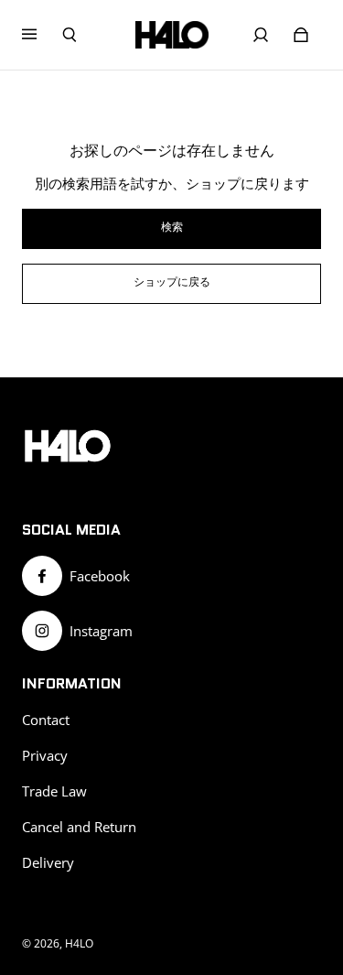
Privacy (45, 755)
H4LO (79, 943)
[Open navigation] (42, 35)
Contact (46, 720)
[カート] (301, 35)
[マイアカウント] (261, 35)
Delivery (48, 862)
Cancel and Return (79, 827)
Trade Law (54, 791)
